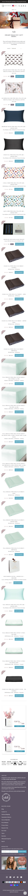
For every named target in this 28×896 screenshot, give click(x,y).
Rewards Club (4, 828)
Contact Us (4, 811)
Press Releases (4, 822)
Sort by (8, 48)
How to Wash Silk (5, 819)
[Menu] (25, 6)
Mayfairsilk (8, 890)
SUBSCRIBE (22, 851)
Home (13, 9)
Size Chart (3, 830)
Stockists (3, 836)
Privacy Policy (4, 825)
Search (3, 841)
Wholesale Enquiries (6, 838)
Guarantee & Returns (6, 817)
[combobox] (14, 6)
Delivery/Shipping (5, 814)
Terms (2, 833)
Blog (2, 809)
